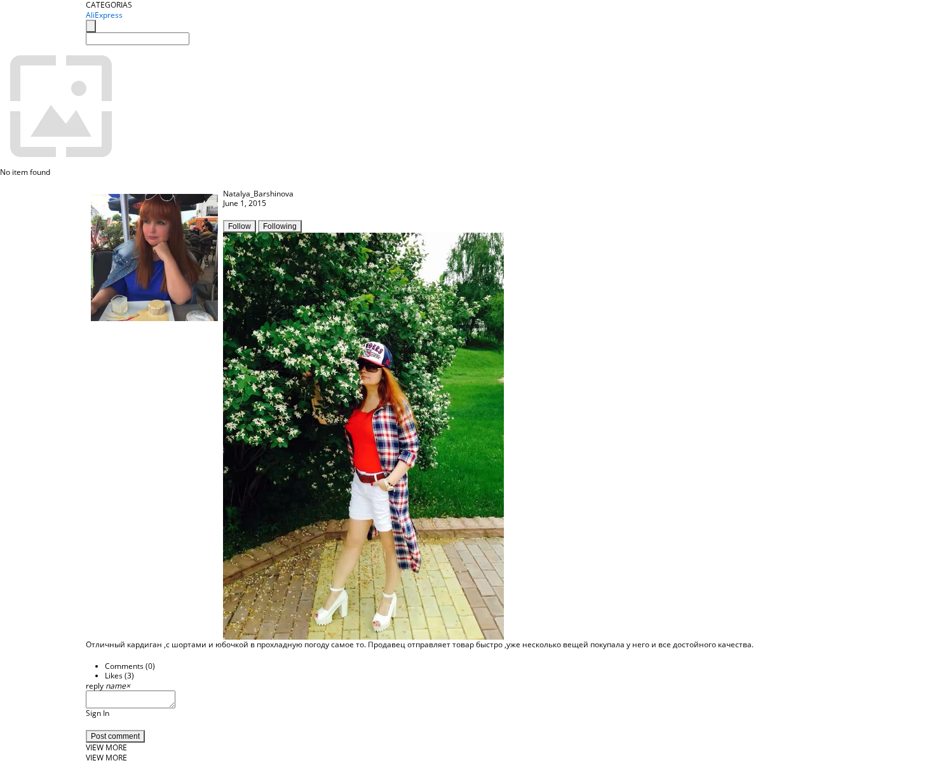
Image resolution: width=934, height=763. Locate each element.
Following (280, 226)
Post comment (115, 736)
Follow (239, 226)
